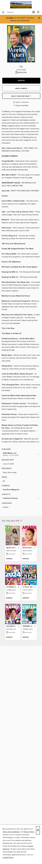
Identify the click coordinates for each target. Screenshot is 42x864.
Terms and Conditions (11, 832)
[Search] (3, 12)
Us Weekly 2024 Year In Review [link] (11, 587)
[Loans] (34, 12)
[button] (21, 81)
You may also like (11, 520)
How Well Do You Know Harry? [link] (11, 626)
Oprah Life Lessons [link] (11, 548)
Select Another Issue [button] (20, 96)
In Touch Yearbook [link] (28, 587)
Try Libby (9, 18)
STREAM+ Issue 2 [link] (28, 626)
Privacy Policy (29, 832)
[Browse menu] (38, 12)
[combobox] (16, 12)
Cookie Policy (8, 857)
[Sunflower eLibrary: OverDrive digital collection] (21, 4)
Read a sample (21, 88)
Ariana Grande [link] (28, 548)
